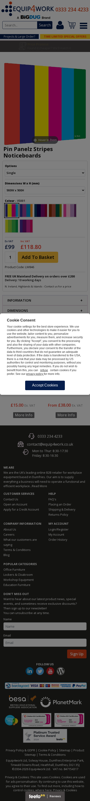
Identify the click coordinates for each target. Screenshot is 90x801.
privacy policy (35, 374)
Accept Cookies (45, 385)
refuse (44, 370)
